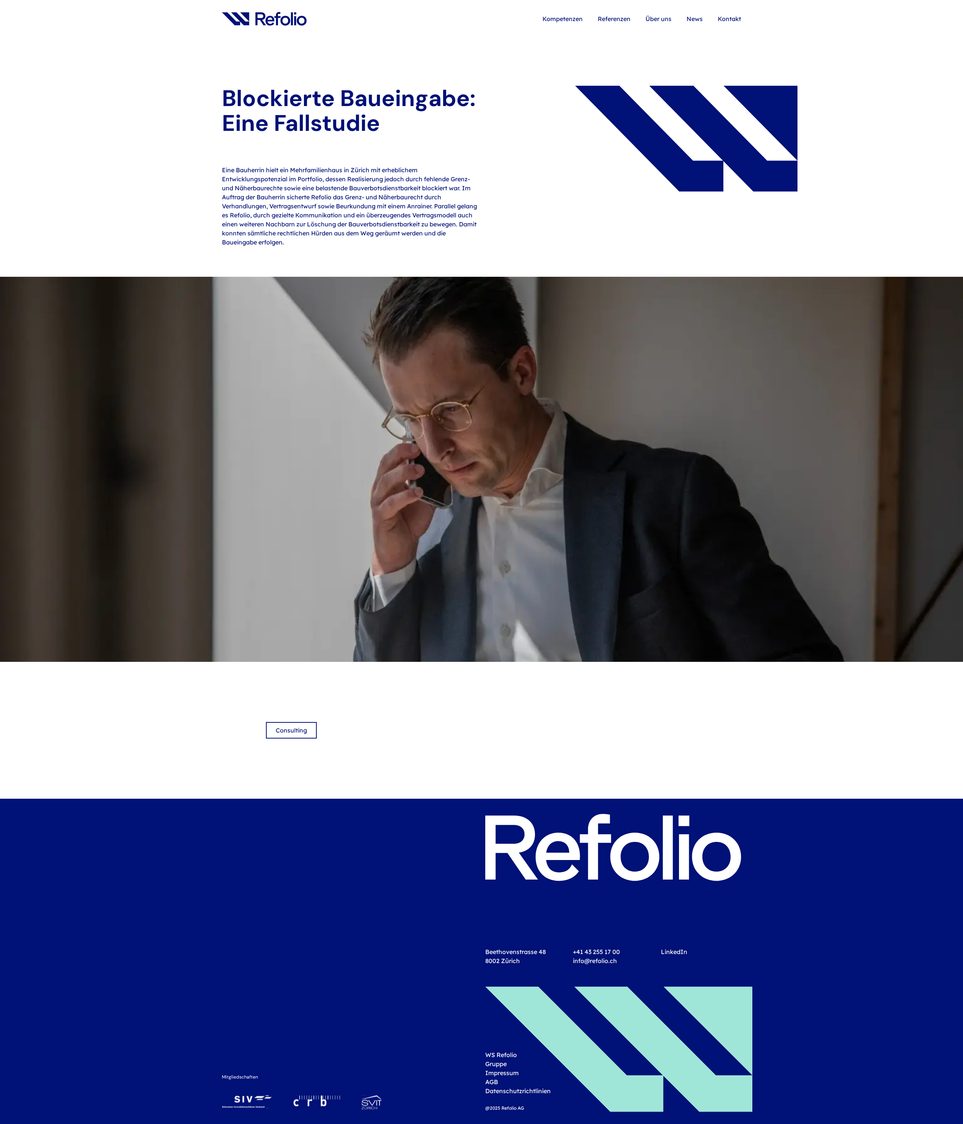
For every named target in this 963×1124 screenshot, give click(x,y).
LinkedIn (674, 952)
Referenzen (614, 19)
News (695, 19)
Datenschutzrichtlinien (518, 1091)
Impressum (502, 1073)
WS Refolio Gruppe (501, 1059)
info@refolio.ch (595, 961)
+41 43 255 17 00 (596, 952)
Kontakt (729, 19)
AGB (491, 1082)
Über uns (658, 19)
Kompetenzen (562, 19)
